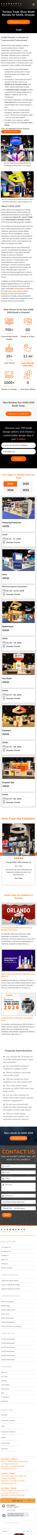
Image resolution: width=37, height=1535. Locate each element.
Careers (3, 1437)
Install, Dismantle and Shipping (11, 1326)
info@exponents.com (9, 1469)
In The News (5, 1397)
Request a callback (18, 413)
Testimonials (5, 1389)
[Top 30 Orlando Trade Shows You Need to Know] (18, 1004)
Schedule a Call (18, 1138)
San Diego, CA (5, 1251)
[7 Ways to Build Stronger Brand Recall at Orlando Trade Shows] (18, 914)
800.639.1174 (6, 1466)
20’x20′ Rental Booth (8, 1347)
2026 (10, 484)
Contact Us (4, 1401)
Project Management (7, 1322)
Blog (2, 1393)
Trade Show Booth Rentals (9, 1281)
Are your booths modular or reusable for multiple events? (16, 1067)
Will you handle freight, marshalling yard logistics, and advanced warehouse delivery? (16, 1116)
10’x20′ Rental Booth (8, 1339)
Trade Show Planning (8, 1432)
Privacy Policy (5, 1443)
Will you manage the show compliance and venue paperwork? (17, 1080)
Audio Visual (5, 1314)
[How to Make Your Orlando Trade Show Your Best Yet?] (18, 960)
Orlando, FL (5, 1255)
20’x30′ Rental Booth (8, 1351)
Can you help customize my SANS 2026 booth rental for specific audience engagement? (18, 1098)
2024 (10, 490)
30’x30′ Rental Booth (8, 1360)
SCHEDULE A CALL (11, 132)
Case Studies (5, 1385)
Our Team (4, 1377)
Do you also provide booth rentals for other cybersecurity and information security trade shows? (17, 1107)
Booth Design (5, 1306)
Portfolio (4, 1381)
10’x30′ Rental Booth (8, 1343)
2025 (26, 484)
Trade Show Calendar (8, 1420)
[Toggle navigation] (33, 4)
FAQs (3, 1426)
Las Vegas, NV (6, 1247)
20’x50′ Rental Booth (8, 1356)
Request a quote (18, 22)
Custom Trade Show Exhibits (10, 1285)
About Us (4, 1372)
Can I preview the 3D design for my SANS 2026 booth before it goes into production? (18, 1059)
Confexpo (4, 1415)
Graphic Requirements (8, 1310)
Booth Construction (7, 1318)
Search (19, 459)
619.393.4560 (19, 1466)
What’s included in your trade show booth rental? (17, 1074)
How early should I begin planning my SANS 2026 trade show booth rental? (18, 1088)
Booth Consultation (7, 1302)
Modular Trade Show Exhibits (10, 1289)
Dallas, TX (4, 1260)
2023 (26, 490)
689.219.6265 (19, 1481)
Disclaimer (4, 1449)
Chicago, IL (4, 1264)
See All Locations (6, 1268)
